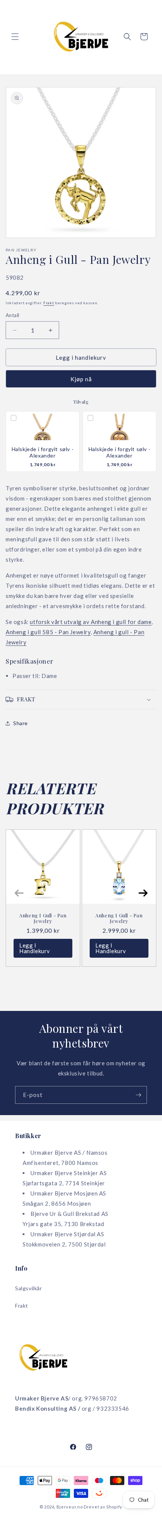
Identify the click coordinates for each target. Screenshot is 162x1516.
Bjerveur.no (70, 1506)
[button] (15, 36)
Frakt (48, 302)
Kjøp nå (81, 379)
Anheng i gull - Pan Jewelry (42, 918)
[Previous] (19, 893)
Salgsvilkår (28, 1288)
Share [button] (20, 723)
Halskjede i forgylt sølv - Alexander (43, 452)
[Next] (143, 893)
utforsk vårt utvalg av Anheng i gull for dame (90, 621)
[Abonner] (138, 1095)
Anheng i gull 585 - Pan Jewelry (48, 632)
